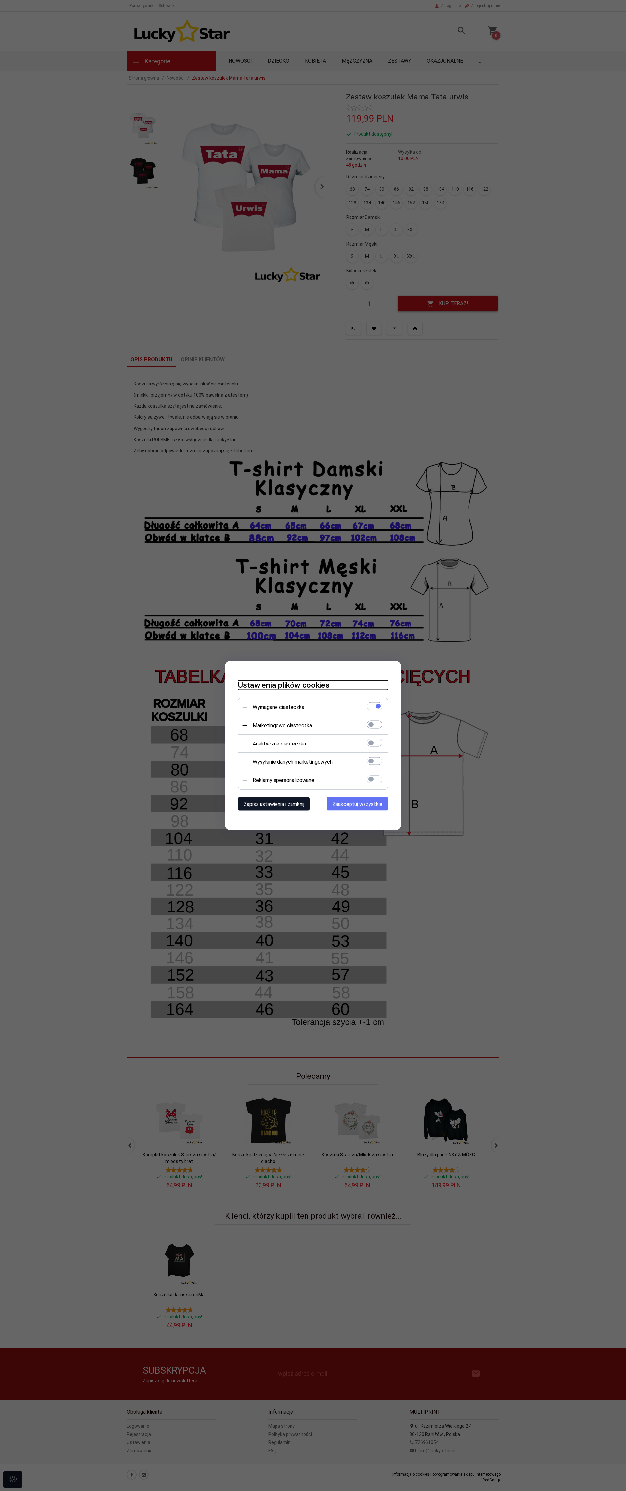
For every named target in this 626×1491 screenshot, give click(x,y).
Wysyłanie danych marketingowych (293, 762)
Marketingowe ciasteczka (282, 725)
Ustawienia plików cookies (284, 685)
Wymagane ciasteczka (278, 707)
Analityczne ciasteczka (279, 744)
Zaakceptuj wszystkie (357, 804)
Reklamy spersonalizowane (283, 780)
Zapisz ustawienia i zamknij (274, 804)
